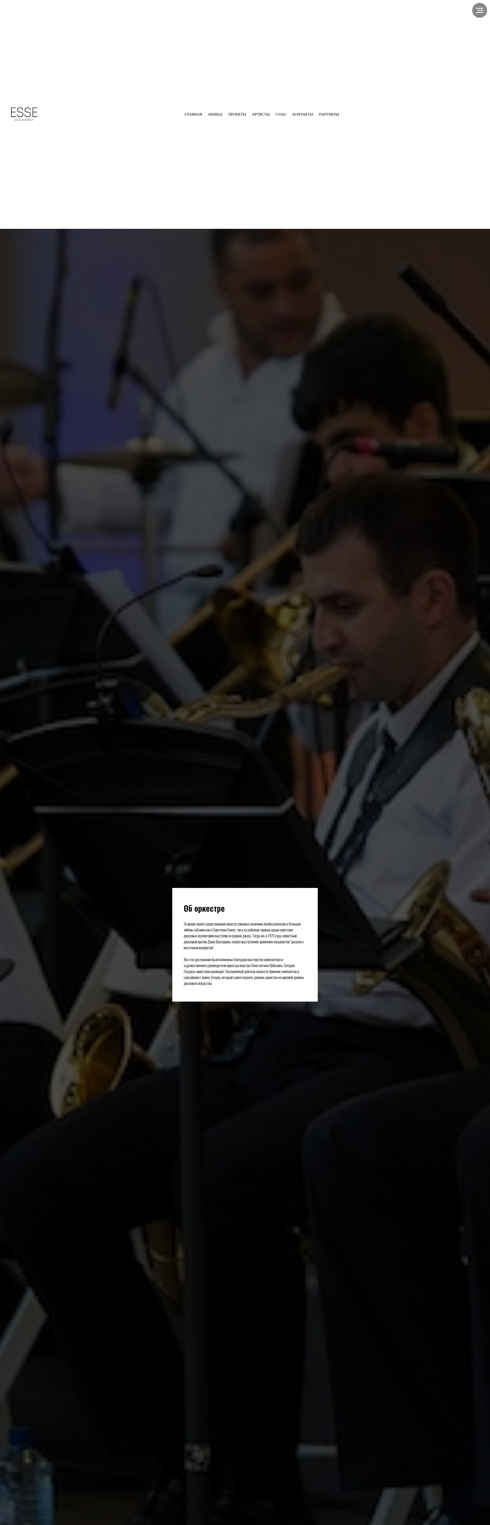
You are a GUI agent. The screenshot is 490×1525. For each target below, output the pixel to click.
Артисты (261, 114)
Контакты (302, 114)
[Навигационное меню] (479, 10)
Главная (193, 114)
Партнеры (329, 114)
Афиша (215, 114)
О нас (281, 114)
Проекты (237, 114)
